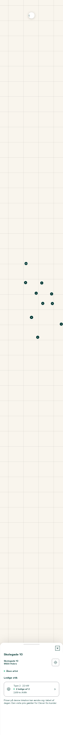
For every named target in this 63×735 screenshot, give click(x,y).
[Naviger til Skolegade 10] (55, 662)
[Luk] (57, 648)
